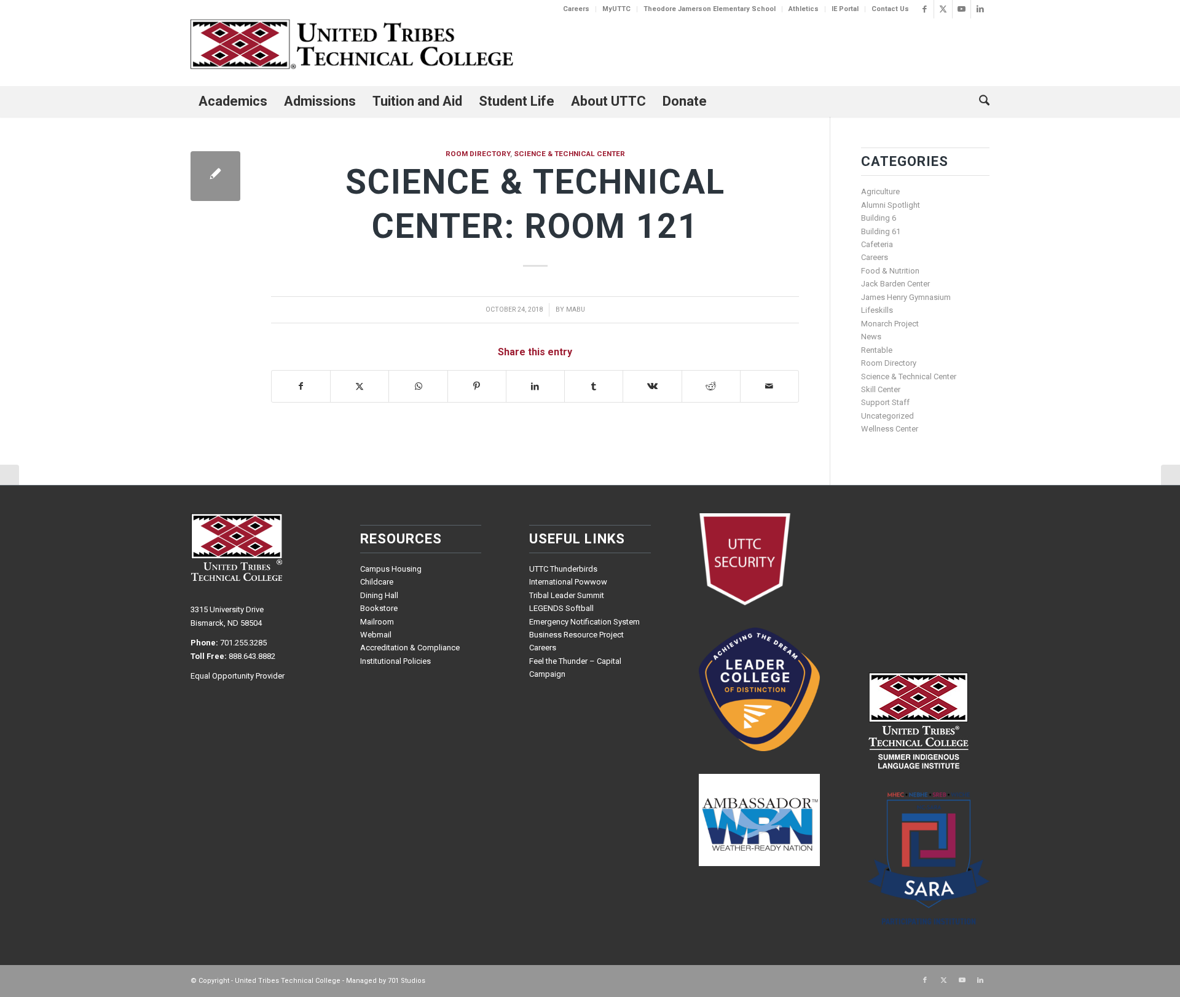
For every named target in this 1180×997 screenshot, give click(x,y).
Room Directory (478, 153)
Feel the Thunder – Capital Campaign (575, 667)
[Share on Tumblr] (594, 386)
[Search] (980, 101)
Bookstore (379, 608)
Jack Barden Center (895, 283)
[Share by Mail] (769, 386)
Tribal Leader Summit (566, 595)
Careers (576, 9)
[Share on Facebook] (301, 386)
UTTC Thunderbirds (563, 568)
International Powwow (568, 581)
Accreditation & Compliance (410, 647)
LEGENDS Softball (561, 608)
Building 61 (880, 231)
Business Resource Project (576, 634)
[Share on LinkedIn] (535, 386)
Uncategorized (887, 415)
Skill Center (880, 389)
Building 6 (878, 218)
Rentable (876, 350)
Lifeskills (877, 310)
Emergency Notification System (584, 621)
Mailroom (377, 621)
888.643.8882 (252, 656)
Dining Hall (379, 595)
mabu (575, 309)
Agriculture (880, 191)
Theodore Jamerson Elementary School (709, 9)
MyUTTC (616, 9)
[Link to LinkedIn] (980, 9)
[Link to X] (943, 9)
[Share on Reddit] (711, 386)
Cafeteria (877, 244)
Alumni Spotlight (890, 205)
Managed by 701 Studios (385, 981)
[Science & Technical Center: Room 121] (215, 176)
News (871, 336)
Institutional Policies (395, 661)
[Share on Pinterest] (477, 386)
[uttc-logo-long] (352, 46)
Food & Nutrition (890, 270)
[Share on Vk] (652, 386)
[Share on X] (359, 386)
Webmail (375, 634)
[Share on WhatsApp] (418, 386)
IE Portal (845, 9)
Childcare (376, 581)
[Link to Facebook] (925, 9)
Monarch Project (890, 323)
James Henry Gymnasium (906, 297)
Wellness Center (889, 428)
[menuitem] (576, 9)
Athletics (804, 9)
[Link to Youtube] (961, 9)
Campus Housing (391, 568)
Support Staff (885, 402)
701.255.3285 (243, 642)
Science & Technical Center (569, 153)
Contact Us (890, 9)
